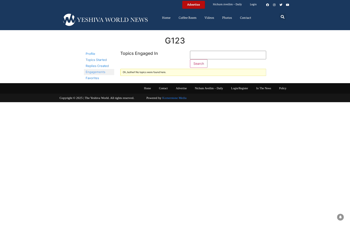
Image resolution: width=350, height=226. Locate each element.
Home (166, 18)
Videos (209, 18)
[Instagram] (274, 5)
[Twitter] (281, 5)
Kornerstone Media (174, 98)
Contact (245, 18)
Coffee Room (187, 18)
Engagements (95, 72)
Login (253, 4)
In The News (263, 88)
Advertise (181, 88)
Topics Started (96, 60)
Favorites (92, 78)
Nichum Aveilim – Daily (227, 4)
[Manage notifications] (340, 217)
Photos (227, 18)
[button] (282, 16)
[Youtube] (287, 5)
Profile (90, 54)
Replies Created (97, 66)
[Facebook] (267, 5)
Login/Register (239, 88)
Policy (282, 88)
